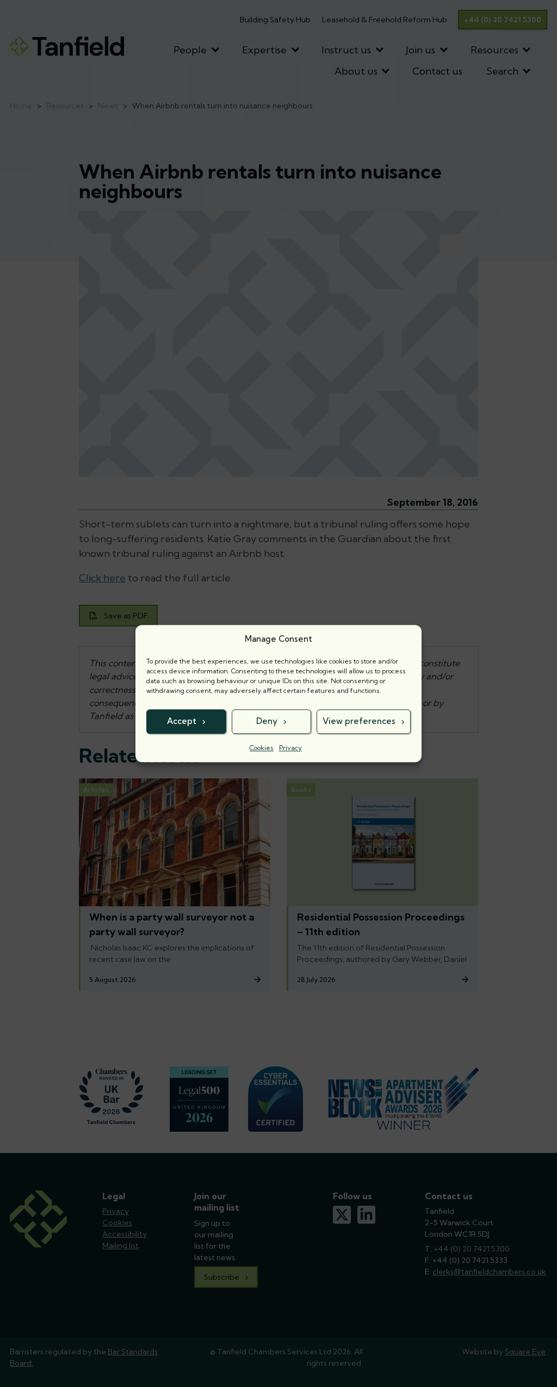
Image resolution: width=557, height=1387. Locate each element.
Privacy (290, 748)
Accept (181, 721)
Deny (266, 721)
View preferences (359, 721)
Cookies (262, 748)
